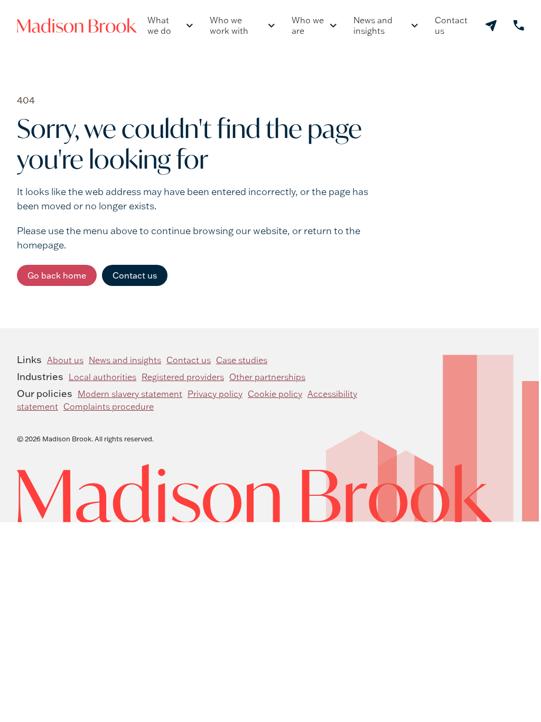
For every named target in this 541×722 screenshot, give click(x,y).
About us (65, 360)
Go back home (56, 275)
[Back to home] (77, 25)
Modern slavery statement (130, 393)
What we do (159, 25)
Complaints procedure (108, 406)
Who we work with (229, 25)
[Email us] (491, 25)
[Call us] (519, 25)
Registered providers (183, 377)
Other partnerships (267, 377)
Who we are (308, 25)
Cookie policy (275, 393)
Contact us (451, 25)
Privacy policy (215, 393)
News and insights (373, 25)
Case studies (241, 360)
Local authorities (102, 377)
